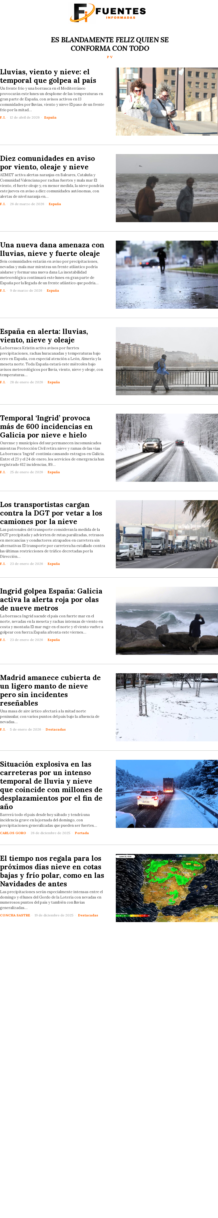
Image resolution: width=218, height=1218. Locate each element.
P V (110, 57)
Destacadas (56, 729)
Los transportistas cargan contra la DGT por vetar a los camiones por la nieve (51, 513)
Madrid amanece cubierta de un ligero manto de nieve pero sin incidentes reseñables (50, 690)
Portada (82, 833)
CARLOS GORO (13, 833)
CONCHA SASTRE (15, 915)
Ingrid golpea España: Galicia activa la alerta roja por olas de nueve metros (51, 599)
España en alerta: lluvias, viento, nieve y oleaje (44, 335)
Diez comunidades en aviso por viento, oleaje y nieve (47, 162)
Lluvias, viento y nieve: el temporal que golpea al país (48, 76)
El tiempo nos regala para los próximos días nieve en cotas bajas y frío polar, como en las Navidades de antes (52, 871)
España (50, 117)
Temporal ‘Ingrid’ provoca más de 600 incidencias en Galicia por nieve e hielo (46, 426)
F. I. (2, 117)
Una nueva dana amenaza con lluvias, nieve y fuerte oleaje (52, 249)
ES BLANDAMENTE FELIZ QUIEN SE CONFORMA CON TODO (110, 43)
